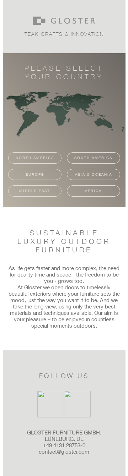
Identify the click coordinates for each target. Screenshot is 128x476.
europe (35, 174)
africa (93, 190)
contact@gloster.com (64, 451)
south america (93, 157)
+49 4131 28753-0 (64, 445)
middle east (34, 190)
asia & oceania (93, 174)
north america (35, 157)
